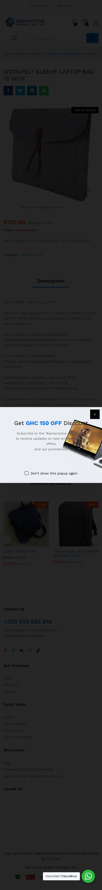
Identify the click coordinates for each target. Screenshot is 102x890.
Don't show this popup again (54, 473)
